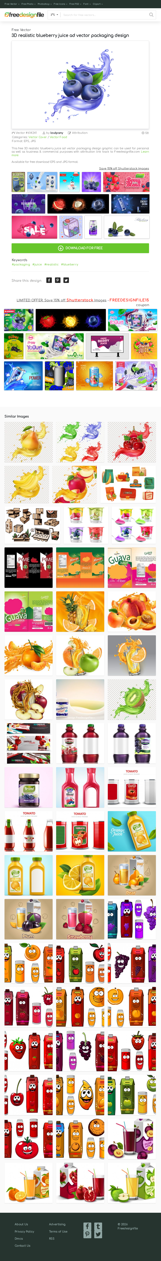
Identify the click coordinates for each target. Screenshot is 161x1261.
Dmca (19, 1238)
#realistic (51, 264)
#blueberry (69, 264)
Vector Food (58, 137)
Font (85, 4)
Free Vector (11, 4)
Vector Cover (37, 137)
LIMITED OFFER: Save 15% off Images (61, 300)
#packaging (21, 264)
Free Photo (27, 4)
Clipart (97, 4)
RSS (51, 1238)
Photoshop (43, 4)
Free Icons (59, 4)
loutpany (56, 132)
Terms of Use (58, 1231)
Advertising (57, 1224)
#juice (37, 264)
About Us (21, 1224)
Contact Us (22, 1245)
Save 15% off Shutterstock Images (124, 168)
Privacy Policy (24, 1231)
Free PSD (74, 4)
